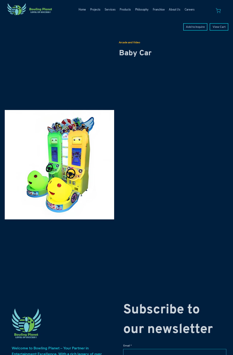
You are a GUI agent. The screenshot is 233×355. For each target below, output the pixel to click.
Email (127, 345)
